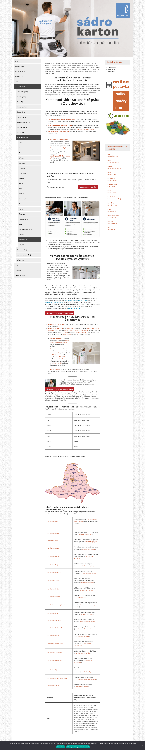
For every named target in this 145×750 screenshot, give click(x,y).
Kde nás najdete (20, 86)
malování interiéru (81, 332)
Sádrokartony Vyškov (91, 542)
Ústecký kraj (21, 112)
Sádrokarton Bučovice (54, 635)
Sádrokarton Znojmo (53, 565)
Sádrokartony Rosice (86, 590)
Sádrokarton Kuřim (52, 613)
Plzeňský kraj (21, 102)
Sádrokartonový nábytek (59, 148)
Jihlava (109, 209)
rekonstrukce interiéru (82, 330)
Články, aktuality (20, 275)
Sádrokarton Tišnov (53, 581)
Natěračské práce (20, 71)
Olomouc (110, 221)
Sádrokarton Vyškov (53, 541)
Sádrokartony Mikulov (81, 687)
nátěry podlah (62, 343)
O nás (17, 81)
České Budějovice (113, 215)
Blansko (21, 148)
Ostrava (110, 166)
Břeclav (21, 158)
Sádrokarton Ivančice (53, 596)
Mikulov (21, 194)
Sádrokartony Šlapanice (87, 621)
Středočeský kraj (22, 92)
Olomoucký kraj (22, 250)
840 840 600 (60, 187)
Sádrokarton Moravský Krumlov (56, 605)
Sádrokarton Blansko (53, 533)
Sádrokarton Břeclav (53, 548)
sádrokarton (68, 300)
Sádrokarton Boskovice (54, 572)
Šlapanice (22, 214)
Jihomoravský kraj (22, 138)
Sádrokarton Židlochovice (55, 644)
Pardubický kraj (22, 127)
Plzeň (109, 172)
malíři (70, 308)
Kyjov (20, 189)
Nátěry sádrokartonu (55, 328)
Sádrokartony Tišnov (87, 583)
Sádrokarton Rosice (53, 589)
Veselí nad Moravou (25, 229)
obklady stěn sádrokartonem (54, 302)
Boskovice (22, 153)
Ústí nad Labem (112, 185)
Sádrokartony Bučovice (82, 636)
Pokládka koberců (54, 369)
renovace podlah (55, 353)
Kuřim (21, 183)
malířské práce (68, 330)
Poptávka (18, 270)
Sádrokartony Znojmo (89, 566)
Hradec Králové (112, 197)
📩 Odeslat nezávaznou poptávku (60, 313)
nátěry (66, 332)
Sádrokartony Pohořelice (82, 653)
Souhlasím (60, 747)
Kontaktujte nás (114, 62)
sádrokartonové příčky (80, 300)
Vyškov (21, 234)
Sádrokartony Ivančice (82, 597)
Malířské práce (19, 66)
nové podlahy (61, 359)
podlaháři (53, 355)
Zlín (109, 227)
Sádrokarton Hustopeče (54, 660)
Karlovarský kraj (22, 107)
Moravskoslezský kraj (24, 255)
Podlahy (52, 349)
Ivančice (21, 178)
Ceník (16, 265)
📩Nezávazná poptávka (88, 187)
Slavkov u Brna (23, 219)
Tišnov (21, 224)
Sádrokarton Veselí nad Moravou (57, 678)
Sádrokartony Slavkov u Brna (84, 629)
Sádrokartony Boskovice (90, 573)
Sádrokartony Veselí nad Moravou (85, 679)
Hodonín (22, 168)
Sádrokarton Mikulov (53, 686)
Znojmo (21, 245)
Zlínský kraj (20, 260)
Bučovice (22, 163)
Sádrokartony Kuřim (87, 614)
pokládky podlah (57, 363)
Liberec (110, 191)
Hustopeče (22, 173)
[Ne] (142, 745)
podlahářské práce (63, 357)
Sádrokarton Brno (52, 522)
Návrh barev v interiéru (56, 324)
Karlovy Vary (111, 178)
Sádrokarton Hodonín (53, 556)
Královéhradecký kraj (23, 122)
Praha (109, 154)
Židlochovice (23, 240)
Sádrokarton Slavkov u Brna (55, 628)
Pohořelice (22, 204)
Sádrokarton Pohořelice (54, 652)
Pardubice (111, 203)
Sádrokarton (19, 76)
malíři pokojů (71, 328)
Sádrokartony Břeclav (88, 549)
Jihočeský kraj (21, 97)
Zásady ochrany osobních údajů (78, 747)
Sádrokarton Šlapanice (54, 620)
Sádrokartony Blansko (85, 534)
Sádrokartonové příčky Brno (85, 129)
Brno (20, 143)
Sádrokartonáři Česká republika (117, 147)
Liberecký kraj (21, 117)
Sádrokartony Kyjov (86, 672)
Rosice (21, 209)
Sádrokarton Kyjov (52, 670)
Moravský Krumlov (25, 199)
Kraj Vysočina (21, 132)
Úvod (16, 61)
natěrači (77, 308)
